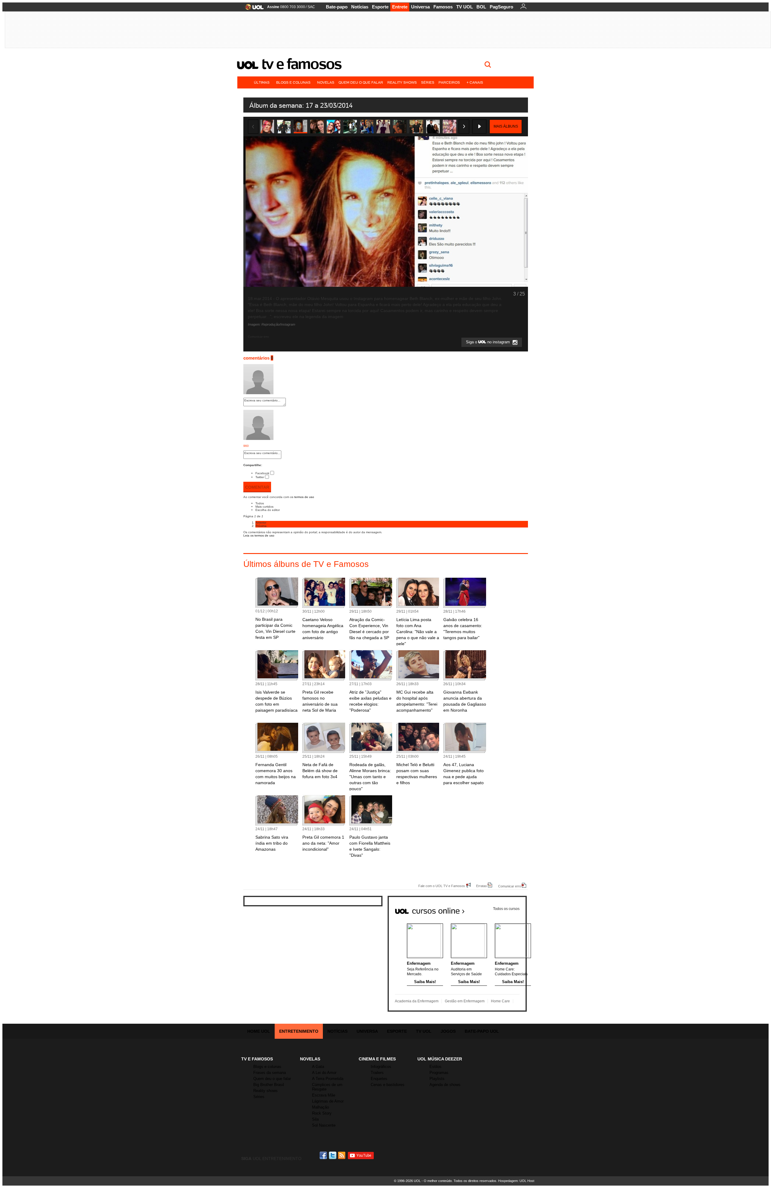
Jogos (448, 1031)
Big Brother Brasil (268, 1084)
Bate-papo (337, 6)
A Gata (318, 1066)
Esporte (380, 6)
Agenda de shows (444, 1084)
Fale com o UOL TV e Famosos (441, 885)
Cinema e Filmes (377, 1059)
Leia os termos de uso (258, 535)
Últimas (262, 82)
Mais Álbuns (506, 126)
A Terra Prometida (327, 1078)
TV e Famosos (301, 64)
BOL (481, 6)
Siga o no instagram (488, 342)
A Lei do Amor (324, 1072)
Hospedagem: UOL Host (516, 1181)
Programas (438, 1072)
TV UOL (464, 6)
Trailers (377, 1072)
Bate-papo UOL (482, 1031)
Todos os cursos (506, 909)
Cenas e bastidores (387, 1084)
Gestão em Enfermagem (465, 1001)
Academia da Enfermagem (417, 1001)
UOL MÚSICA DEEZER (439, 1059)
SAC (311, 7)
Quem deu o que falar (361, 82)
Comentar (257, 487)
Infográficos (381, 1066)
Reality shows (402, 82)
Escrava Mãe (323, 1095)
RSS (342, 1155)
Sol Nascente (324, 1125)
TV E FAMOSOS (257, 1059)
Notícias (359, 6)
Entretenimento (298, 1031)
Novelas (325, 82)
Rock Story (322, 1113)
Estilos (435, 1066)
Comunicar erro (509, 886)
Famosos (443, 6)
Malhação (320, 1107)
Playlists (437, 1078)
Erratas (481, 885)
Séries (427, 82)
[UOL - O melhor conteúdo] (252, 9)
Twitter (259, 477)
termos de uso (304, 497)
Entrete (399, 6)
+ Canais (475, 82)
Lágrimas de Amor (328, 1101)
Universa (420, 6)
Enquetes (379, 1078)
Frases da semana (269, 1072)
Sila (315, 1119)
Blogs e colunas (293, 82)
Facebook (262, 473)
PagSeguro (501, 6)
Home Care (500, 1001)
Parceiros (449, 82)
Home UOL (258, 1031)
